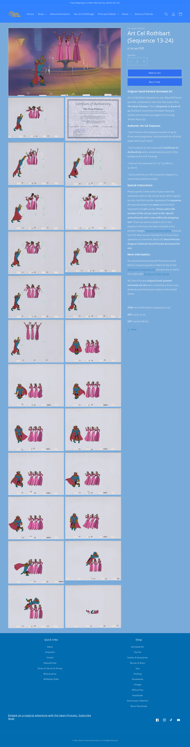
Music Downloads (138, 706)
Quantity (131, 55)
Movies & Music (137, 663)
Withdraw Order (51, 679)
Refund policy (50, 674)
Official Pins (137, 690)
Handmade (137, 695)
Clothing (138, 674)
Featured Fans (50, 663)
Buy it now (155, 82)
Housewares (137, 679)
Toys (137, 668)
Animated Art (137, 647)
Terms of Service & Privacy (50, 668)
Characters (50, 652)
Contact (50, 657)
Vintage (137, 685)
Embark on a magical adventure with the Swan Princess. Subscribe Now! (49, 717)
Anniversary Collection (137, 701)
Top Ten (137, 652)
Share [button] (133, 329)
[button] (42, 14)
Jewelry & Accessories (137, 657)
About (50, 647)
